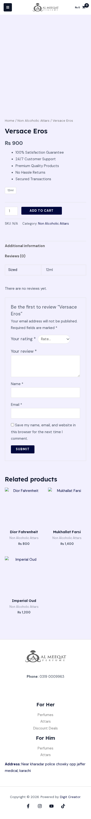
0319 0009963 (52, 676)
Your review (24, 351)
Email (16, 404)
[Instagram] (40, 806)
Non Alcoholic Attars (33, 121)
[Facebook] (28, 806)
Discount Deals (45, 728)
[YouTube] (51, 806)
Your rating (23, 338)
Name (17, 384)
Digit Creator (70, 797)
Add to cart (42, 211)
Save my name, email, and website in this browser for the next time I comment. (43, 432)
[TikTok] (63, 806)
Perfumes (45, 715)
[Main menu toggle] (8, 7)
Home (9, 121)
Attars (45, 721)
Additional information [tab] (25, 246)
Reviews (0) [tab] (15, 256)
